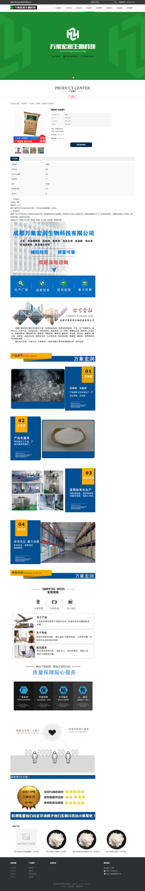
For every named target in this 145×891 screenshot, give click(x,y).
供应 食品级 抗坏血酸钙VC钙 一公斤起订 (86, 851)
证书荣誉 (99, 8)
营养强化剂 (32, 874)
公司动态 (79, 8)
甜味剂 (31, 868)
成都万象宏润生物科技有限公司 (62, 884)
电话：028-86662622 (112, 871)
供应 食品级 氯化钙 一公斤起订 (116, 851)
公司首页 (58, 8)
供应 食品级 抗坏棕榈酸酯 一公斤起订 (26, 851)
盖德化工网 (79, 886)
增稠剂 (38, 103)
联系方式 (12, 877)
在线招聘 (129, 8)
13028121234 (130, 2)
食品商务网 (71, 886)
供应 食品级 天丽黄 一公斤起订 (56, 851)
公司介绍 (68, 8)
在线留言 (119, 8)
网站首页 (24, 103)
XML (89, 884)
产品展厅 (89, 8)
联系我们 (109, 8)
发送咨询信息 (81, 145)
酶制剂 (31, 871)
